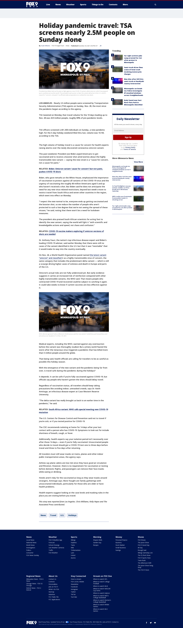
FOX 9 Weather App (55, 540)
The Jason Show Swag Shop (145, 566)
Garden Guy (97, 543)
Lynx (72, 553)
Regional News (33, 576)
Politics (28, 550)
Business (119, 543)
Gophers (74, 543)
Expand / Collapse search (155, 4)
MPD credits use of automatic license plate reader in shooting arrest (122, 198)
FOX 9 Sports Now (144, 558)
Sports (74, 537)
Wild (72, 548)
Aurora (73, 558)
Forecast (52, 543)
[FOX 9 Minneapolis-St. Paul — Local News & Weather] (33, 4)
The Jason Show (143, 543)
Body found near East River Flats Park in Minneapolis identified (133, 102)
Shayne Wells (97, 540)
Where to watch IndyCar (101, 593)
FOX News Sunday (32, 555)
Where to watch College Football (101, 583)
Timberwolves (75, 550)
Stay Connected (78, 576)
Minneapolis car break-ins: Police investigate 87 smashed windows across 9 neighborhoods (121, 168)
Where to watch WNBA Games (101, 605)
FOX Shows (142, 540)
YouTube (74, 597)
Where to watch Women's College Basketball (102, 601)
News (67, 46)
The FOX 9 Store (143, 570)
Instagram (74, 589)
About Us (53, 576)
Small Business (121, 548)
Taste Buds (142, 560)
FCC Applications (54, 599)
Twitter (73, 592)
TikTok (73, 594)
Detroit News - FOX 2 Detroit (33, 589)
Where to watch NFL (100, 579)
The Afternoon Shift (144, 563)
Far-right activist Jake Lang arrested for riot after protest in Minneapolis (122, 207)
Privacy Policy (130, 147)
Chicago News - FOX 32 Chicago (34, 584)
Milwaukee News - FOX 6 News (34, 580)
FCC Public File (54, 597)
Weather (53, 537)
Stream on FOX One (102, 576)
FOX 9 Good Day (143, 545)
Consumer (29, 553)
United (73, 555)
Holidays (72, 515)
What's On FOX (54, 589)
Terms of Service (129, 149)
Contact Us (52, 579)
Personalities (53, 584)
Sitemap (51, 592)
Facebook (74, 587)
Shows (141, 537)
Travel (53, 515)
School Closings (54, 545)
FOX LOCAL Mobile (77, 582)
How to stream (76, 579)
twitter (150, 622)
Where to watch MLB (100, 586)
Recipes (95, 545)
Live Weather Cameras (56, 548)
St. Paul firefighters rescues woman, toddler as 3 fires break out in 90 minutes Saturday (121, 188)
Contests (52, 582)
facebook (146, 622)
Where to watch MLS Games (100, 610)
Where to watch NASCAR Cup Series (101, 590)
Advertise (52, 594)
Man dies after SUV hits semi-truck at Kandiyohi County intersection (134, 81)
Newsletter (74, 584)
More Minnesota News (123, 158)
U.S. (62, 515)
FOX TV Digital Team (58, 46)
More (125, 4)
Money (119, 537)
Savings (118, 550)
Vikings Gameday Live (145, 553)
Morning (97, 537)
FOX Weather (53, 553)
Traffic (51, 550)
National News (31, 543)
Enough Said (142, 550)
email (155, 622)
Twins (73, 545)
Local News (30, 540)
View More (138, 162)
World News (30, 545)
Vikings (73, 540)
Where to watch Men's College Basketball (101, 597)
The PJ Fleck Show (144, 555)
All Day (140, 548)
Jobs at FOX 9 (53, 587)
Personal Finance (121, 540)
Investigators (30, 548)
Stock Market (120, 545)
